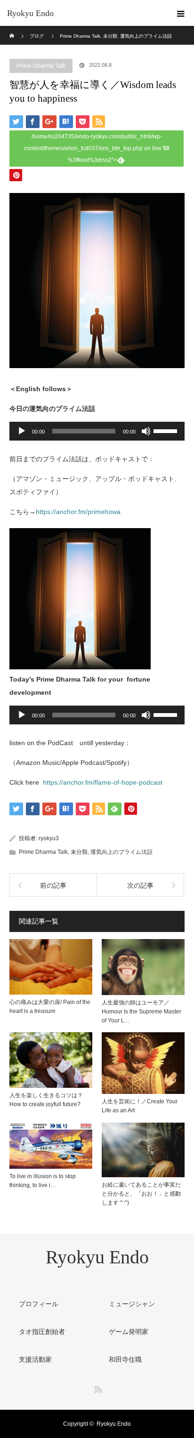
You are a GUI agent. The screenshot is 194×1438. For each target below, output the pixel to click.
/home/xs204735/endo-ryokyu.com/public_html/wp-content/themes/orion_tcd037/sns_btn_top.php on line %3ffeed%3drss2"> (97, 148)
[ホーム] (12, 29)
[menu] (181, 13)
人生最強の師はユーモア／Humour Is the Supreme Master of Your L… (141, 1011)
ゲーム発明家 (128, 1331)
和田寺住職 (125, 1359)
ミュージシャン (132, 1304)
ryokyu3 (49, 838)
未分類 (79, 852)
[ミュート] (146, 431)
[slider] (167, 430)
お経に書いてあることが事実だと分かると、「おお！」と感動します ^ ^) (141, 1193)
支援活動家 (35, 1359)
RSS (97, 1388)
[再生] (21, 431)
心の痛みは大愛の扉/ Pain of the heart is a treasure (49, 1006)
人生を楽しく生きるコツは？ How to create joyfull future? (46, 1100)
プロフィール (38, 1304)
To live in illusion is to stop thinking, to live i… (42, 1181)
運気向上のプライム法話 (121, 852)
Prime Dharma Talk (40, 66)
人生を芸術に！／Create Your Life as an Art (140, 1106)
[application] (97, 431)
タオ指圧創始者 (42, 1331)
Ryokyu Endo (30, 13)
